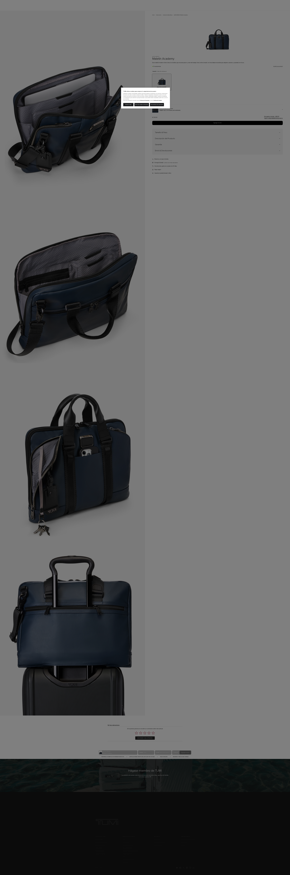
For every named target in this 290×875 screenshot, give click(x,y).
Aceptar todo (128, 104)
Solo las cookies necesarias (141, 104)
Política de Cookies (158, 100)
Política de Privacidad (144, 100)
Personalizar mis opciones (157, 104)
